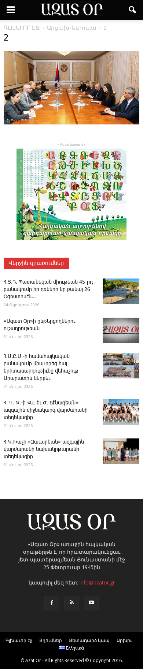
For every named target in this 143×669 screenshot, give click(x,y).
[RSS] (71, 603)
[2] (71, 123)
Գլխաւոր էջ (19, 640)
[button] (132, 10)
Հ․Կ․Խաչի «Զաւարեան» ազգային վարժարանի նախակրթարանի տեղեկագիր (44, 449)
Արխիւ (124, 640)
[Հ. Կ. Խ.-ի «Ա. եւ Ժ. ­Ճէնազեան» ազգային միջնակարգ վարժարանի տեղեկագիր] (121, 412)
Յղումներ (50, 640)
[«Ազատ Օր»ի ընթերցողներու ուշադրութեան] (121, 330)
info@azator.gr (97, 582)
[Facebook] (51, 603)
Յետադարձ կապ (89, 640)
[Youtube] (91, 603)
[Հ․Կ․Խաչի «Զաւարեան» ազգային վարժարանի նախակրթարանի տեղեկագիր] (121, 451)
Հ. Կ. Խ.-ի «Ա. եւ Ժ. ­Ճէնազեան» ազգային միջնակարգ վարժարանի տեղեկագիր (46, 410)
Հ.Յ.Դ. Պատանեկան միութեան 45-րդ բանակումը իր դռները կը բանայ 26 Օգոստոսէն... (48, 289)
